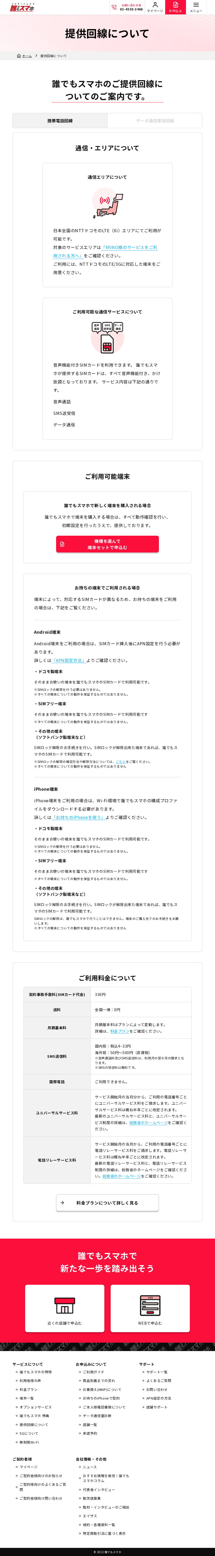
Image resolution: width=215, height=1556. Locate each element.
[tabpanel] (107, 677)
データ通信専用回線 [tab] (155, 120)
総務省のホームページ (149, 1122)
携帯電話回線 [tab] (60, 120)
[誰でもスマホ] (22, 7)
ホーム (27, 55)
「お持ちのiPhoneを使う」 (79, 817)
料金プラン (120, 1031)
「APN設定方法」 (69, 660)
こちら (121, 761)
